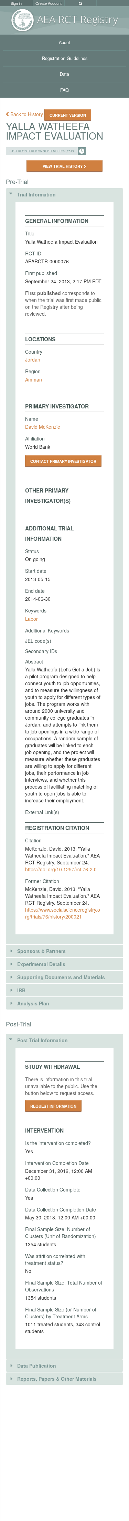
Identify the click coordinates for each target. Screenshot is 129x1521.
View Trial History (63, 166)
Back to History (26, 114)
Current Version (68, 115)
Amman (33, 379)
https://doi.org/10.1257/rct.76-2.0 (61, 869)
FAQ (64, 90)
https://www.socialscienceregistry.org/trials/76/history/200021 (62, 913)
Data (64, 74)
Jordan (32, 359)
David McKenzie (42, 426)
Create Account (48, 3)
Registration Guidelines (64, 58)
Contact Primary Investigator (63, 461)
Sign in (16, 3)
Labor (31, 618)
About (64, 42)
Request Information (53, 1106)
